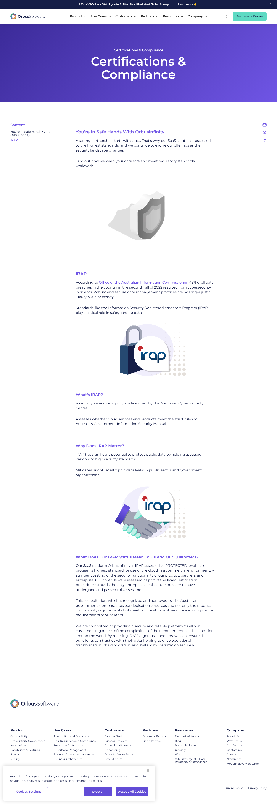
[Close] (148, 770)
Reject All (98, 791)
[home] (27, 16)
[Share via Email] (264, 125)
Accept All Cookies (132, 791)
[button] (78, 16)
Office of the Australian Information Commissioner (143, 282)
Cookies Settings (28, 791)
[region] (79, 783)
